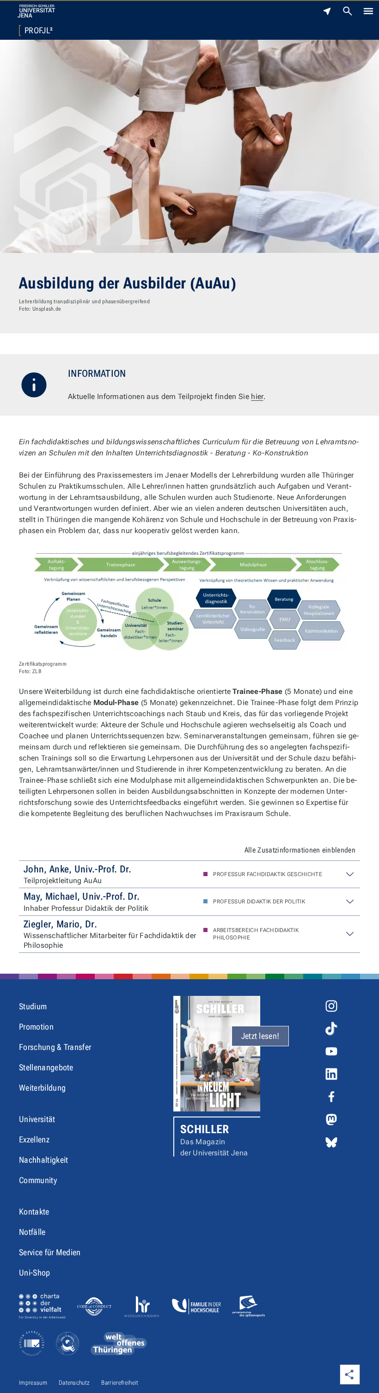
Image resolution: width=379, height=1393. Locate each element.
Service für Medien (50, 1252)
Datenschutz (74, 1382)
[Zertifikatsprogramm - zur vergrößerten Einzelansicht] (189, 601)
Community (38, 1180)
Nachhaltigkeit (43, 1160)
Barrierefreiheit (119, 1382)
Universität (37, 1119)
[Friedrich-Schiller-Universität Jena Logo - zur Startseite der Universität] (36, 11)
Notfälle (32, 1232)
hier (257, 396)
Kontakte (34, 1211)
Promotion (36, 1026)
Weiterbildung (42, 1087)
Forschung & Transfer (55, 1047)
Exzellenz (34, 1139)
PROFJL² (38, 30)
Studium (33, 1006)
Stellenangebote (46, 1067)
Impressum (33, 1382)
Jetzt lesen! (260, 1036)
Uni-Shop (34, 1272)
